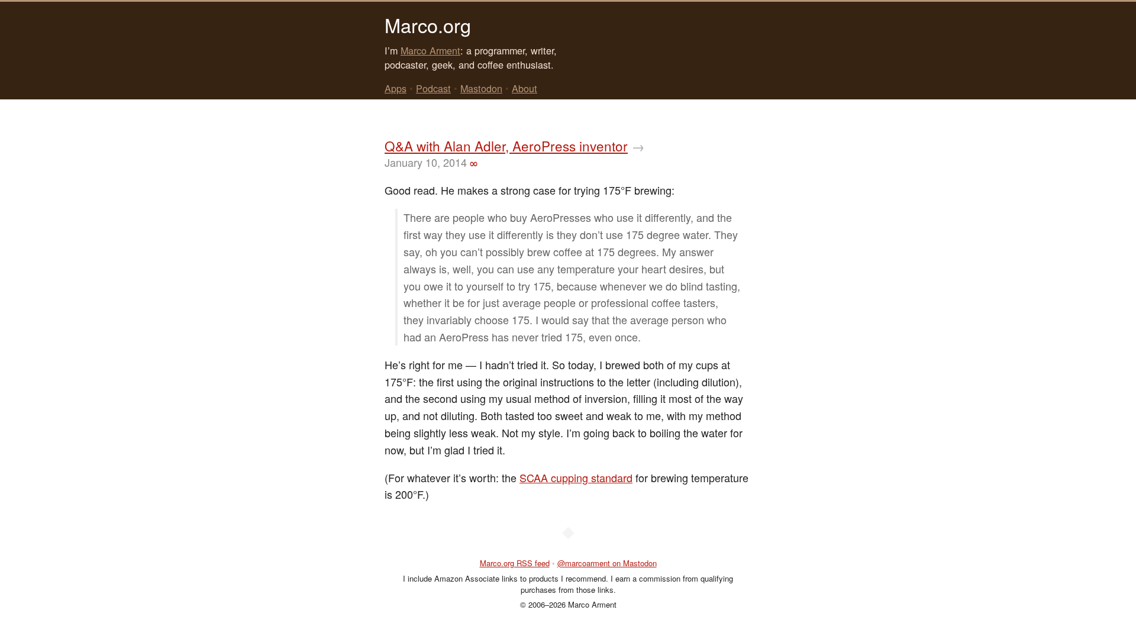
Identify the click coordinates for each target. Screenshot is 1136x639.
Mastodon (481, 88)
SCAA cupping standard (575, 477)
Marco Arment (430, 50)
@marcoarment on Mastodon (607, 563)
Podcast (433, 88)
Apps (395, 88)
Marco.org (428, 24)
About (524, 88)
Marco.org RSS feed (515, 563)
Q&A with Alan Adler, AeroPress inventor (506, 145)
